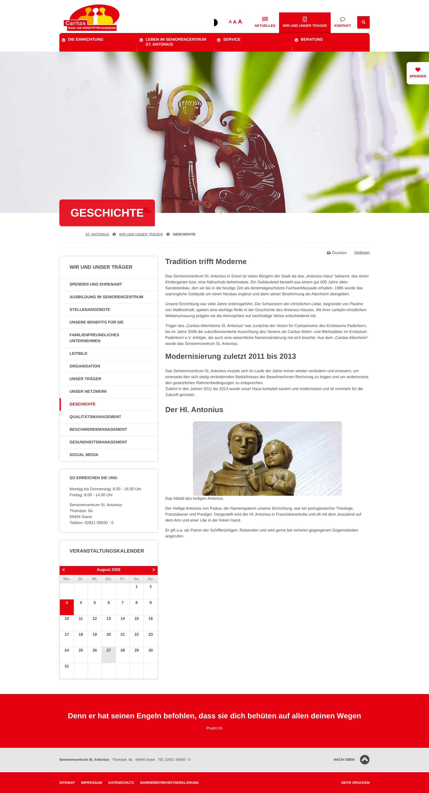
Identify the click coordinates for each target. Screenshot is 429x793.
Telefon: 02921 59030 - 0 (91, 523)
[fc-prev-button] (63, 570)
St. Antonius (97, 234)
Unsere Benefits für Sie (97, 322)
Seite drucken (355, 783)
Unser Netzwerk (88, 392)
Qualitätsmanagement (95, 417)
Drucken (339, 253)
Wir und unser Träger (305, 26)
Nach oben (344, 759)
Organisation (85, 366)
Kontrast (214, 22)
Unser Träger (85, 379)
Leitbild (78, 354)
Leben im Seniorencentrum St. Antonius (176, 42)
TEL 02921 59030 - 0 (174, 759)
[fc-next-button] (154, 570)
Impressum (91, 783)
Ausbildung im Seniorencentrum (106, 297)
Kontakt (342, 26)
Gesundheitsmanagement (98, 442)
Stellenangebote (90, 310)
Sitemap (67, 783)
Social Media (84, 455)
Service (232, 39)
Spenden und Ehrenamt (96, 284)
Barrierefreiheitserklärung (169, 783)
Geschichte (184, 234)
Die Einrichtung (85, 39)
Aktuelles (264, 26)
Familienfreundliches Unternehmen (94, 338)
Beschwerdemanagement (98, 430)
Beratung (312, 39)
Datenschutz (121, 783)
